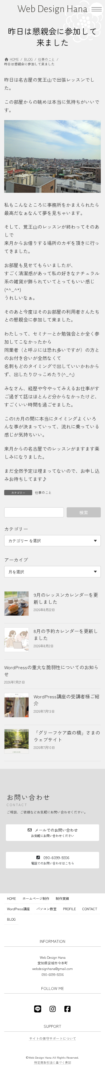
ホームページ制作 (35, 898)
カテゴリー (16, 528)
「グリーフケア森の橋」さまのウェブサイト (67, 736)
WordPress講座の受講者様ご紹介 (66, 699)
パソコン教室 (46, 908)
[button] (52, 832)
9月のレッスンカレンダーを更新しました (66, 598)
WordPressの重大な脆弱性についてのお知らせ (51, 670)
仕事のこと (43, 492)
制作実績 (62, 898)
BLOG (11, 919)
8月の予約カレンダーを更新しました (66, 634)
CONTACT (89, 908)
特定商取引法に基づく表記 (52, 1062)
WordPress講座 (18, 908)
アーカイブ (16, 559)
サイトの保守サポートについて (52, 1038)
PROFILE (69, 908)
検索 (83, 512)
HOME (11, 898)
